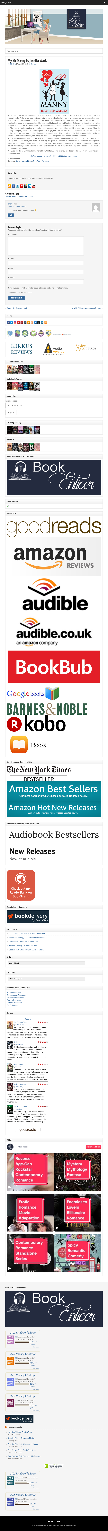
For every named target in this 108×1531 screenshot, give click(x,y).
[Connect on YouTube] (33, 186)
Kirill (15, 1042)
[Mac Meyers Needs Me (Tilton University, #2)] (31, 434)
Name (11, 259)
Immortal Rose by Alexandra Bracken (23, 946)
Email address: (11, 401)
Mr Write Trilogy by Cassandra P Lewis (86, 308)
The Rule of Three (20, 1107)
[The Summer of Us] (15, 390)
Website (11, 278)
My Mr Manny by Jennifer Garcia (27, 60)
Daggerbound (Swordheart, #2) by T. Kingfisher (27, 934)
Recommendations (14, 993)
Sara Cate (18, 1109)
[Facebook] (8, 322)
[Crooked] (37, 391)
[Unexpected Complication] (20, 390)
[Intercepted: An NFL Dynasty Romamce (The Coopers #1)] (31, 391)
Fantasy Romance (14, 1000)
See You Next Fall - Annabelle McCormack (24, 1456)
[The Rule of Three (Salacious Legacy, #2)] (31, 373)
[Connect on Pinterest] (21, 186)
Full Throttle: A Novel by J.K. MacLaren (23, 942)
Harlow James (19, 1067)
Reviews (28, 1019)
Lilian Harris (19, 1044)
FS (16, 1337)
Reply (11, 215)
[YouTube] (18, 322)
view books (35, 1347)
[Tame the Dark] (37, 434)
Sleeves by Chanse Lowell (17, 308)
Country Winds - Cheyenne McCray (21, 1438)
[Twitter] (11, 322)
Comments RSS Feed (25, 196)
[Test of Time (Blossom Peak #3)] (15, 374)
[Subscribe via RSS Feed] (9, 186)
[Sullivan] (9, 390)
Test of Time (18, 1064)
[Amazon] (28, 322)
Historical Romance (14, 1003)
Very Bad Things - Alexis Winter (20, 1432)
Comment (12, 235)
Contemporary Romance (16, 995)
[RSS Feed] (45, 322)
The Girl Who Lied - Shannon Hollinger (23, 1444)
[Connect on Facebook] (13, 186)
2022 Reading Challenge (22, 1354)
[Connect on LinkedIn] (29, 186)
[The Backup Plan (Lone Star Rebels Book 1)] (9, 373)
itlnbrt (10, 204)
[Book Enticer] (54, 44)
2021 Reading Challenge (22, 1332)
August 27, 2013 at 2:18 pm (17, 206)
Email (11, 268)
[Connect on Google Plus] (25, 186)
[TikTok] (38, 322)
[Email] (42, 322)
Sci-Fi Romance (13, 1005)
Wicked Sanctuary (20, 1084)
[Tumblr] (25, 322)
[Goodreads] (32, 322)
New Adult (37, 161)
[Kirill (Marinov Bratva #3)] (26, 373)
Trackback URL (10, 196)
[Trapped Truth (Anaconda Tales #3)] (26, 434)
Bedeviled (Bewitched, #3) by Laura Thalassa (26, 950)
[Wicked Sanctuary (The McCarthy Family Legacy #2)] (20, 374)
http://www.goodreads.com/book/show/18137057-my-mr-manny (54, 156)
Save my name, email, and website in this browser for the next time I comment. (38, 288)
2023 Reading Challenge (22, 1375)
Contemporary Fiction (24, 161)
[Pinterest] (21, 322)
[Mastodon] (35, 322)
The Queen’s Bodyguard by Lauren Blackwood (27, 938)
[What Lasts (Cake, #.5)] (37, 373)
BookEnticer (12, 64)
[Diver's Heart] (26, 390)
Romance (45, 161)
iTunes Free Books (15, 1427)
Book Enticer (54, 1521)
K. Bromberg (19, 1024)
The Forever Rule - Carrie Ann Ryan (22, 1450)
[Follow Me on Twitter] (17, 186)
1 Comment (33, 64)
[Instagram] (15, 322)
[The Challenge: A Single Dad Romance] (20, 434)
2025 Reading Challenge (22, 1473)
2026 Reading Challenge (22, 1495)
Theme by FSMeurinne (68, 1525)
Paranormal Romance (15, 998)
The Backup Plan (20, 1022)
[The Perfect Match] (15, 434)
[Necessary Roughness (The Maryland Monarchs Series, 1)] (9, 434)
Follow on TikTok (93, 1147)
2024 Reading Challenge (22, 1396)
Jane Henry (19, 1086)
